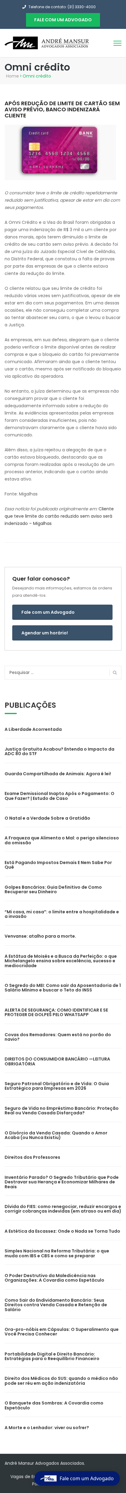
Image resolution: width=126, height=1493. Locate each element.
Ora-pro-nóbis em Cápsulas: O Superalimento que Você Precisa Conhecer (62, 1331)
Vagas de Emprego (30, 1477)
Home (12, 76)
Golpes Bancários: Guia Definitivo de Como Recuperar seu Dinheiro (53, 889)
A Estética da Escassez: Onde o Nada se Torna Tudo (62, 1231)
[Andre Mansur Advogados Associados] (47, 43)
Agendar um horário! (44, 633)
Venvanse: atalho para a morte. (40, 936)
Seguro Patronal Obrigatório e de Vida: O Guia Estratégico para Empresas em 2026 (57, 1086)
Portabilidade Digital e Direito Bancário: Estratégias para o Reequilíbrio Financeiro (52, 1356)
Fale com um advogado (63, 20)
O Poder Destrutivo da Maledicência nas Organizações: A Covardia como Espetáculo (54, 1278)
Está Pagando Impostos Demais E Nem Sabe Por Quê (58, 864)
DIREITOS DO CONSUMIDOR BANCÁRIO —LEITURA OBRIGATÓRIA (57, 1061)
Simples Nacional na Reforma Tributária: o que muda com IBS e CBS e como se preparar (57, 1253)
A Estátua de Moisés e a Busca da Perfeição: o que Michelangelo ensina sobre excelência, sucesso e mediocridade (61, 961)
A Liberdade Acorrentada (33, 729)
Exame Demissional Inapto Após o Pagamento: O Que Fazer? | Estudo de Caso (59, 795)
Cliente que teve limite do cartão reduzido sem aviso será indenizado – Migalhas (59, 516)
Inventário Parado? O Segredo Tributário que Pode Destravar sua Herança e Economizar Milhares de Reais (62, 1182)
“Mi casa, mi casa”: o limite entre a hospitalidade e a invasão (62, 914)
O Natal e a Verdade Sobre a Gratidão (47, 818)
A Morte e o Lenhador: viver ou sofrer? (47, 1428)
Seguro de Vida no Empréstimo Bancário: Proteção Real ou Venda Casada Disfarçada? (62, 1110)
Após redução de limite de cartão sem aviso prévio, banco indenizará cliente (62, 109)
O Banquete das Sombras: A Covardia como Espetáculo (54, 1405)
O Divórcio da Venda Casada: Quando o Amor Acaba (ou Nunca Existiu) (56, 1135)
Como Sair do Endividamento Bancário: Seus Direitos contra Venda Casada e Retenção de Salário (56, 1305)
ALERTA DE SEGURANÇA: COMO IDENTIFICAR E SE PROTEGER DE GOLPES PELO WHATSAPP (56, 1012)
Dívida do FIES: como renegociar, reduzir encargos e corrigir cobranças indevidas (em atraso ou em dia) (63, 1208)
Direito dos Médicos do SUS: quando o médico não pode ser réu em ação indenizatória (61, 1380)
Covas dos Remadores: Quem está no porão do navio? (58, 1037)
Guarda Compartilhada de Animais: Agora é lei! (58, 774)
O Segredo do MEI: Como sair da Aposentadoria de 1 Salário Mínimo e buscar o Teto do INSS (63, 987)
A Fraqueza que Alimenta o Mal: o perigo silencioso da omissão (62, 840)
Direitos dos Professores (32, 1157)
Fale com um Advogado (48, 612)
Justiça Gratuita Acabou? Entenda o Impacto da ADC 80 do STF (59, 751)
